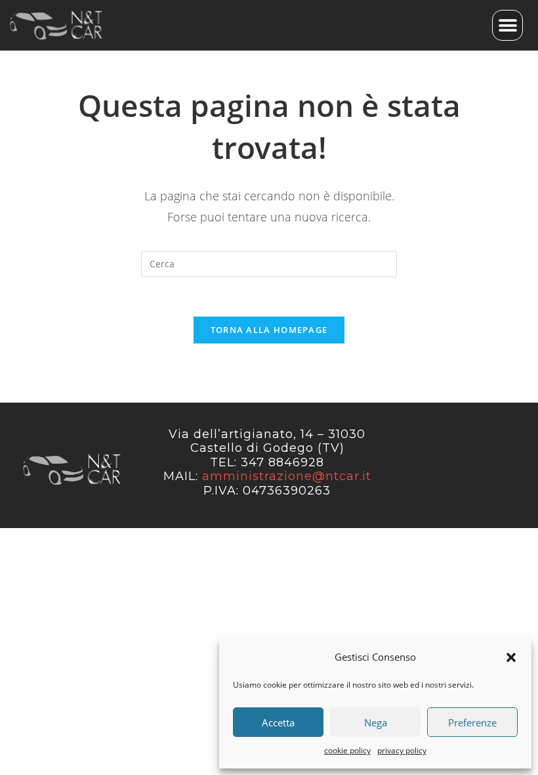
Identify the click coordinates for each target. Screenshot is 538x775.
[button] (511, 657)
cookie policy (347, 750)
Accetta (278, 722)
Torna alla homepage (269, 330)
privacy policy (401, 750)
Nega (375, 722)
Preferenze (472, 722)
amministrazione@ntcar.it (286, 476)
